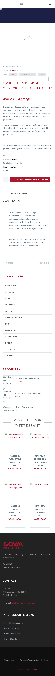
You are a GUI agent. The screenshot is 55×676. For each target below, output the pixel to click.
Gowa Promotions (12, 628)
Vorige (9, 263)
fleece (13, 74)
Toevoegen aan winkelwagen (31, 179)
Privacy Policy (9, 660)
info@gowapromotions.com (24, 603)
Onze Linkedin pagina (13, 623)
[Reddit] (22, 60)
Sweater (10, 349)
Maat (5, 155)
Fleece (15, 70)
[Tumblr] (14, 60)
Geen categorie (13, 317)
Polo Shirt (11, 336)
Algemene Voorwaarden (29, 660)
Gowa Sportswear (12, 633)
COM (7, 298)
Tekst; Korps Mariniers (13, 163)
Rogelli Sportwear (12, 639)
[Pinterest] (10, 60)
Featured (10, 305)
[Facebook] (3, 60)
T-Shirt (9, 356)
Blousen (10, 292)
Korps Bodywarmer (24, 407)
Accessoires (12, 286)
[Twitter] (7, 60)
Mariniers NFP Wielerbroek (27, 378)
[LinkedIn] (18, 60)
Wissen (5, 170)
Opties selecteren (13, 473)
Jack (7, 324)
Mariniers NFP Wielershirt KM (28, 393)
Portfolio (47, 660)
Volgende (43, 263)
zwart (42, 74)
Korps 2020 (11, 330)
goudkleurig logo (27, 74)
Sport (8, 343)
